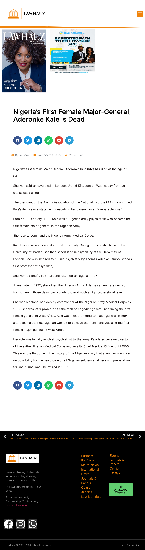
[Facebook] (8, 524)
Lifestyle (115, 473)
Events (114, 455)
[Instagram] (20, 524)
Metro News (76, 155)
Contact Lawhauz (16, 505)
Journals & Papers (117, 462)
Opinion (115, 468)
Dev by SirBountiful (129, 545)
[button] (140, 14)
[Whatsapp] (32, 524)
